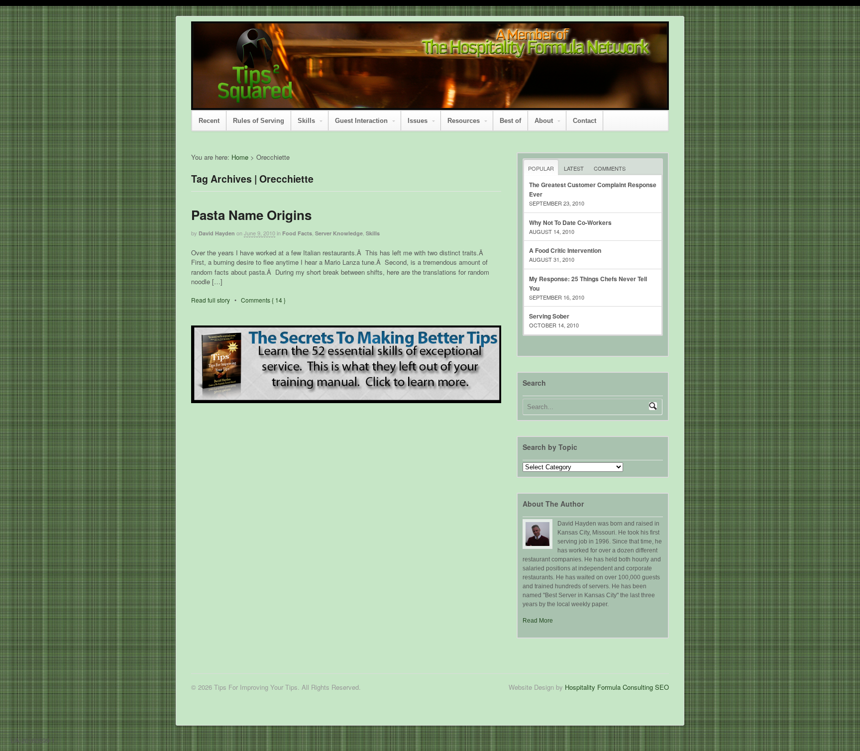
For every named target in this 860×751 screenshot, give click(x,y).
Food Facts (297, 233)
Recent (209, 120)
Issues (418, 120)
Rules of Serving (258, 120)
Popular (541, 168)
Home (239, 157)
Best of (510, 120)
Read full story (210, 300)
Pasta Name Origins (251, 215)
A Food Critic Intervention (565, 250)
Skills (306, 120)
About (544, 120)
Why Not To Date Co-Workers (570, 222)
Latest (574, 168)
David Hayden (217, 233)
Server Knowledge (339, 233)
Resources (463, 120)
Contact (584, 120)
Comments (610, 168)
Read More (538, 620)
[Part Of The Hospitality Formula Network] (255, 98)
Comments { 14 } (263, 300)
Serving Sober (549, 316)
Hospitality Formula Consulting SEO (617, 687)
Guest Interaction (361, 120)
